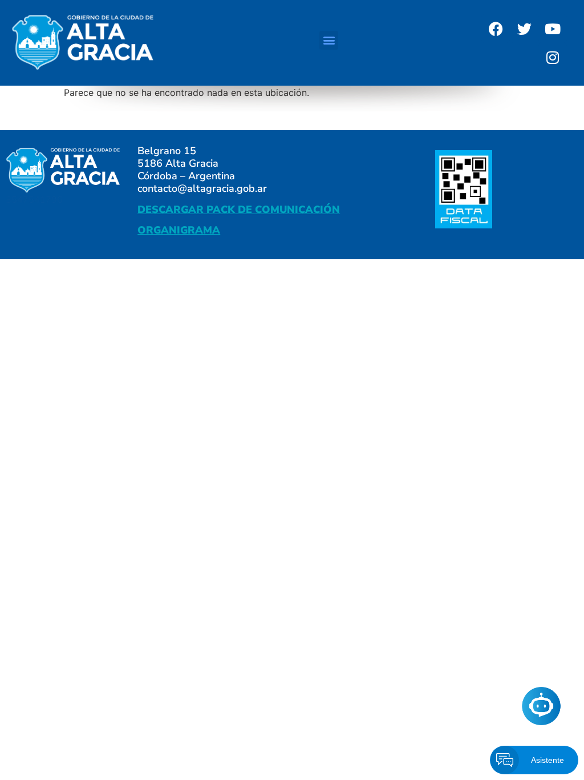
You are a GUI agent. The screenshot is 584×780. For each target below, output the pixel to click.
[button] (328, 40)
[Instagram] (552, 57)
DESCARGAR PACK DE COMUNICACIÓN (238, 209)
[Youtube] (552, 28)
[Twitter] (524, 28)
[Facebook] (495, 28)
